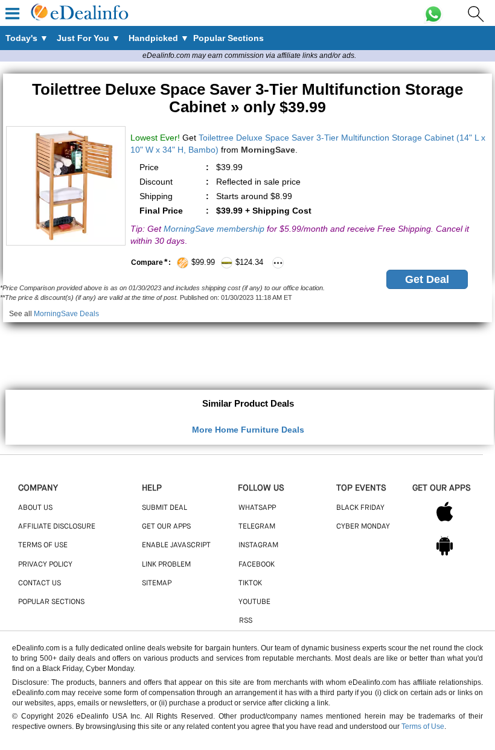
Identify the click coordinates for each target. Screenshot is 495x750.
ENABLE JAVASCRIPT (176, 545)
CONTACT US (39, 583)
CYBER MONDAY (363, 526)
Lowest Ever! (155, 137)
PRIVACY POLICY (45, 564)
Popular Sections (51, 602)
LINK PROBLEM (166, 564)
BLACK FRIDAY (360, 508)
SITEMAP (156, 583)
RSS (245, 620)
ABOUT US (35, 508)
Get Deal (427, 279)
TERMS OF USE (43, 545)
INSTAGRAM (258, 545)
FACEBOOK (256, 564)
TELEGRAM (256, 526)
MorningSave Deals (66, 314)
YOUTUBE (254, 602)
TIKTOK (250, 583)
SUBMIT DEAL (164, 508)
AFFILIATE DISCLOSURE (56, 526)
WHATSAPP (257, 508)
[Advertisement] (247, 349)
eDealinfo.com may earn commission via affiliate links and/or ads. (249, 55)
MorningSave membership (214, 229)
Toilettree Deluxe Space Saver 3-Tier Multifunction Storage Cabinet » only (247, 98)
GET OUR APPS (166, 526)
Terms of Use (422, 726)
